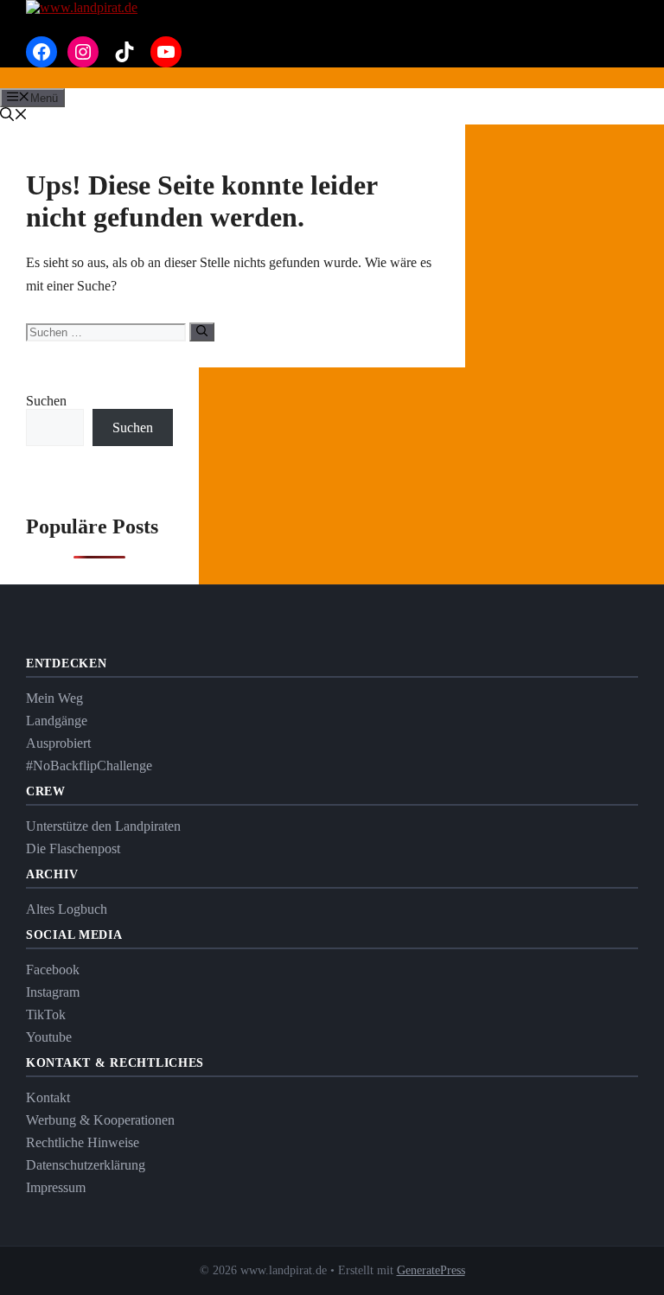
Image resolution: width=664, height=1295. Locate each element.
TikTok (46, 1014)
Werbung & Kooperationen (100, 1120)
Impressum (56, 1187)
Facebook (53, 969)
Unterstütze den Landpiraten (103, 826)
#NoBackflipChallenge (89, 765)
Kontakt (48, 1097)
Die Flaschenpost (73, 848)
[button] (14, 116)
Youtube (49, 1037)
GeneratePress (431, 1270)
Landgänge (56, 720)
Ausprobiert (58, 743)
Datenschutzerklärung (85, 1165)
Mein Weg (54, 698)
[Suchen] (201, 331)
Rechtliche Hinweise (82, 1142)
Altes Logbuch (66, 909)
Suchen (46, 400)
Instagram (53, 992)
